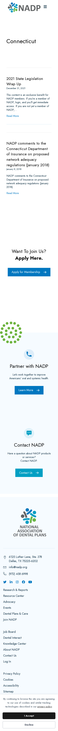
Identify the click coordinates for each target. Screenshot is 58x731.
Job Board (9, 632)
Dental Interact (12, 638)
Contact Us (9, 656)
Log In (7, 662)
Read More (12, 116)
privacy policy (44, 706)
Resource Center (13, 596)
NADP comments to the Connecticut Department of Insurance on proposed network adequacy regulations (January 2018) (27, 154)
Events (7, 608)
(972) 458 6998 (18, 574)
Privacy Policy (11, 674)
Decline (29, 725)
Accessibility (11, 686)
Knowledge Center (14, 644)
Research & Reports (15, 590)
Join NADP (10, 620)
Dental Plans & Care (15, 614)
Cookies (8, 680)
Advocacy (9, 602)
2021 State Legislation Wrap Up (24, 81)
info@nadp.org (18, 567)
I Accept (29, 716)
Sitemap (8, 692)
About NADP (11, 650)
